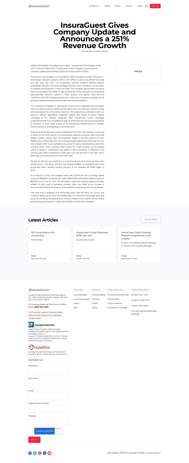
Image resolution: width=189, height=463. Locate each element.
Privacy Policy (113, 299)
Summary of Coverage (117, 308)
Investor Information (140, 306)
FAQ (75, 308)
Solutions (93, 6)
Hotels (95, 303)
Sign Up (155, 6)
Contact (128, 6)
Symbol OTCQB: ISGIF (140, 300)
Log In (140, 6)
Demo (118, 6)
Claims (107, 6)
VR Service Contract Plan (118, 295)
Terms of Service (115, 303)
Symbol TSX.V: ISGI (139, 295)
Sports (95, 308)
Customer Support (82, 299)
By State (95, 299)
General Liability (99, 295)
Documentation (81, 295)
